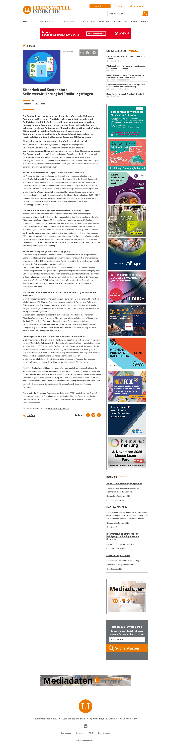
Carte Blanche (88, 21)
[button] (88, 415)
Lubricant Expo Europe (118, 555)
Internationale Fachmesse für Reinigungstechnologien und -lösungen (122, 536)
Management (70, 21)
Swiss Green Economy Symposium (124, 483)
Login (119, 6)
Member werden (138, 6)
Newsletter (100, 6)
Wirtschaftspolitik (49, 21)
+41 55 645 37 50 (128, 718)
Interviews (104, 21)
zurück (31, 45)
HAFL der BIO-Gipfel (117, 507)
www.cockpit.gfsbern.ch (58, 408)
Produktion (29, 21)
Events (117, 21)
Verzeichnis (131, 21)
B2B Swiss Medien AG (46, 718)
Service (144, 21)
